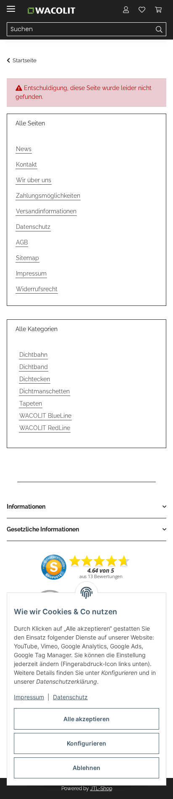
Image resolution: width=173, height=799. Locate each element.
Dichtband (33, 367)
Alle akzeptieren (86, 718)
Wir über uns (33, 180)
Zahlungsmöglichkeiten (48, 195)
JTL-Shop (101, 788)
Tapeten (30, 403)
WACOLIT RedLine (44, 428)
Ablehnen (86, 767)
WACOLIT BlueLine (45, 415)
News (23, 149)
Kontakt (26, 164)
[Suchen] (159, 29)
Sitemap (27, 258)
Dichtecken (34, 379)
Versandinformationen (46, 211)
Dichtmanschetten (44, 391)
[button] (126, 9)
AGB (22, 242)
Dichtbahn (33, 354)
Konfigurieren (86, 743)
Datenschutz (70, 697)
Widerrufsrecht (37, 289)
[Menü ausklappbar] (11, 5)
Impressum (29, 697)
